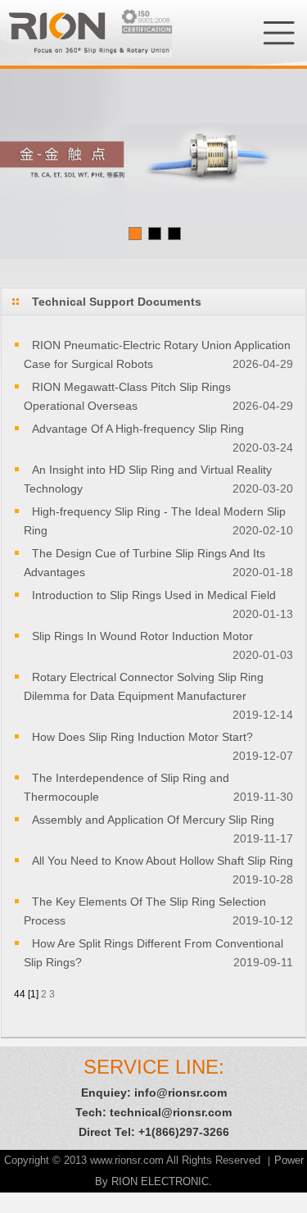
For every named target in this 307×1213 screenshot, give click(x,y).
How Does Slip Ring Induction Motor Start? (142, 736)
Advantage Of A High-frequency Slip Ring (138, 428)
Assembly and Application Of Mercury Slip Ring (153, 819)
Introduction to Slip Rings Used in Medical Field (154, 595)
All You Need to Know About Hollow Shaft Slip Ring (162, 860)
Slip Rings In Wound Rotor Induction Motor (142, 636)
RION (86, 32)
